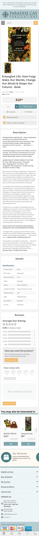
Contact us (7, 517)
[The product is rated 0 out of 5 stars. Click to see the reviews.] (5, 92)
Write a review (19, 92)
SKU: (3, 94)
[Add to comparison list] (5, 429)
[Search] (36, 23)
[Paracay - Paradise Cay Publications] (19, 14)
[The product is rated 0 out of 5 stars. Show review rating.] (14, 439)
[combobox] (22, 23)
